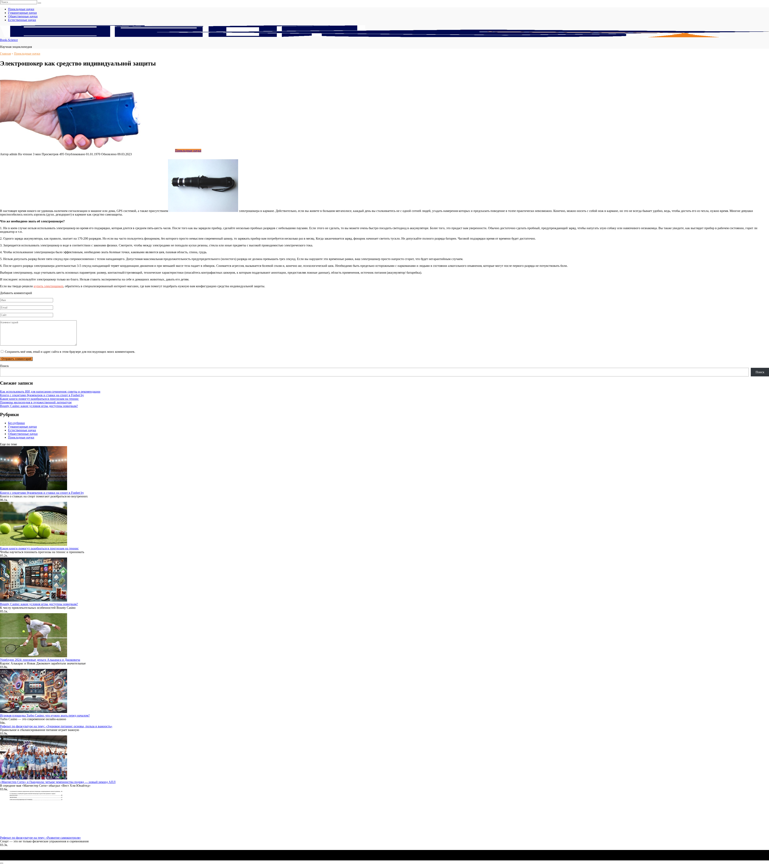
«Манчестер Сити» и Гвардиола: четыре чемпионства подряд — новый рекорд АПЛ (58, 782)
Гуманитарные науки (22, 12)
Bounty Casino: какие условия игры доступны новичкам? (39, 406)
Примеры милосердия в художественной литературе (36, 402)
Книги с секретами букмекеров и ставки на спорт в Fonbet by (42, 395)
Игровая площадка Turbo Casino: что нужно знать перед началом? (45, 715)
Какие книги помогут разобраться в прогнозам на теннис (39, 398)
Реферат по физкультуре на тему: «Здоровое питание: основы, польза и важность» (56, 726)
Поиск (4, 366)
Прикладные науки (21, 9)
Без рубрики (16, 423)
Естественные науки (22, 20)
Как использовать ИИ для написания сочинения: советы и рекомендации (50, 391)
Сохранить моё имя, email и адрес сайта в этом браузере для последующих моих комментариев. (70, 351)
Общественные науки (23, 16)
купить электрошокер (48, 286)
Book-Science (9, 40)
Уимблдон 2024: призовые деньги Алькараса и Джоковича (40, 659)
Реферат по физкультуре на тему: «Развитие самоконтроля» (40, 837)
